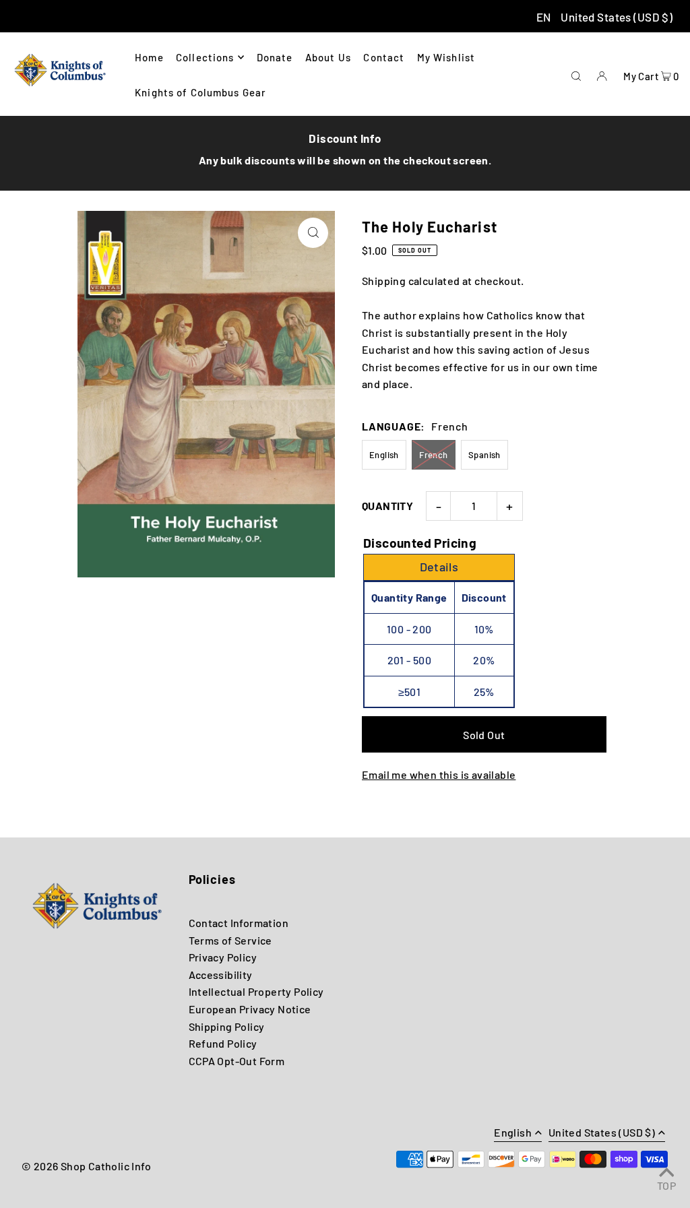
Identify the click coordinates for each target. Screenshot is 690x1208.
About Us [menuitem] (328, 57)
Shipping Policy (227, 1026)
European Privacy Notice (250, 1009)
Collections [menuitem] (205, 57)
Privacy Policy (223, 957)
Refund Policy (223, 1043)
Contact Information (239, 922)
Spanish (484, 454)
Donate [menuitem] (275, 57)
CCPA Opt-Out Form (237, 1060)
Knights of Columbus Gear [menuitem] (200, 92)
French (433, 454)
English (384, 454)
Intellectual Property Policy (256, 991)
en (543, 17)
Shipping (384, 280)
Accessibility (221, 974)
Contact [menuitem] (383, 57)
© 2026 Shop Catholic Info (86, 1165)
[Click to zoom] (313, 233)
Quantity (387, 505)
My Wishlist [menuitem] (446, 57)
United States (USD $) (616, 17)
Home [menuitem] (149, 57)
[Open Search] (576, 74)
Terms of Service (230, 940)
